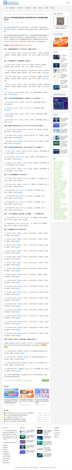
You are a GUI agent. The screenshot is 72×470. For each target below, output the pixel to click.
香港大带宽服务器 (57, 216)
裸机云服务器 (64, 210)
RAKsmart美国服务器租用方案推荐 (64, 87)
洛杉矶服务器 (62, 193)
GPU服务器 (60, 162)
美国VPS (12, 343)
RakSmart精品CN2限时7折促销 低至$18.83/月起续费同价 (26, 401)
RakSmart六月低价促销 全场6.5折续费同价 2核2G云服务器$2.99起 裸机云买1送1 (11, 401)
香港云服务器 (61, 214)
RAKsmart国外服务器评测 (23, 467)
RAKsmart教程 (57, 170)
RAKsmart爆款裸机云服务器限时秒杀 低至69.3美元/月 (47, 455)
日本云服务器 (61, 189)
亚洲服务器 (56, 183)
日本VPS (55, 189)
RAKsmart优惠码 (27, 380)
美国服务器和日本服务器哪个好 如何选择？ (16, 419)
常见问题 (52, 7)
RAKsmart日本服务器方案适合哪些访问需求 (64, 120)
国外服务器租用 (63, 185)
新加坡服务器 (62, 187)
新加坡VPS (56, 187)
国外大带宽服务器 (63, 183)
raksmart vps (62, 164)
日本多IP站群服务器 (58, 191)
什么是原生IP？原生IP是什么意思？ (14, 417)
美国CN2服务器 (63, 195)
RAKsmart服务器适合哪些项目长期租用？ (64, 125)
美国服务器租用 (57, 206)
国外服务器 (56, 185)
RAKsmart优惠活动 (18, 380)
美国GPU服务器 (57, 197)
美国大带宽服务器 (57, 204)
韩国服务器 (61, 212)
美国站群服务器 (12, 147)
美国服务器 (11, 7)
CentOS (55, 162)
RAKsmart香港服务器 (58, 181)
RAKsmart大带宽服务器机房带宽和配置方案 (64, 138)
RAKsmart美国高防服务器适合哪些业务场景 (30, 437)
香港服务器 (27, 7)
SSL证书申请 (57, 432)
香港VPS (55, 214)
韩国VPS (55, 212)
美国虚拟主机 (64, 208)
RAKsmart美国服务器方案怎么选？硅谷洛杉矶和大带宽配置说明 (64, 144)
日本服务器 (19, 7)
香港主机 (56, 437)
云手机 (65, 181)
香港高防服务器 (6, 462)
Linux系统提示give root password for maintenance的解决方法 (20, 413)
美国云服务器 (56, 199)
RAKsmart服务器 (57, 174)
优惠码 (34, 7)
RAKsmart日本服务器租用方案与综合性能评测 (17, 415)
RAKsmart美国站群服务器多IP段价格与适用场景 (64, 151)
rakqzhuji (8, 22)
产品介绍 (40, 7)
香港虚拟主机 (64, 218)
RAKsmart (6, 27)
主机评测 (46, 7)
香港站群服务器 (57, 218)
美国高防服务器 (57, 210)
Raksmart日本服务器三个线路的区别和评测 (16, 421)
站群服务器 (56, 195)
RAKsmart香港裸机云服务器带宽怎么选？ (30, 432)
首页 (6, 7)
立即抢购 (39, 66)
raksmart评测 (56, 178)
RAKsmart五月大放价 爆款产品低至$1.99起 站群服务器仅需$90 (42, 401)
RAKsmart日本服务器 (58, 172)
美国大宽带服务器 (57, 202)
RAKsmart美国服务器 (58, 176)
